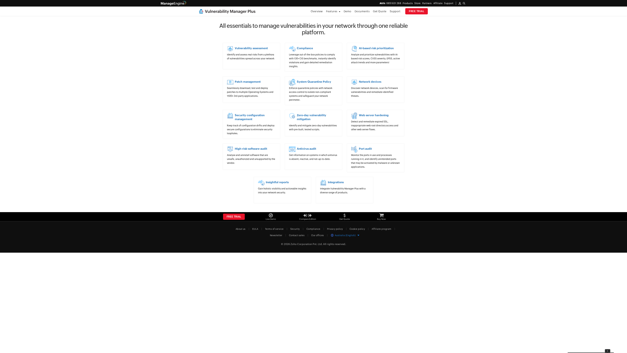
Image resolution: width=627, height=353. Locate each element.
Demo (347, 11)
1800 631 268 (390, 3)
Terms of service (274, 229)
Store (417, 3)
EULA (255, 229)
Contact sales (297, 235)
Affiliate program (381, 229)
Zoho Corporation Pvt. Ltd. (306, 244)
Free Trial (416, 11)
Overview (317, 11)
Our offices (317, 235)
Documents (362, 11)
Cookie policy (357, 229)
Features (332, 11)
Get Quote (379, 11)
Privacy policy (335, 229)
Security (295, 229)
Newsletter (276, 235)
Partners (427, 3)
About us (241, 229)
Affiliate (438, 3)
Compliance (313, 229)
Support (395, 11)
